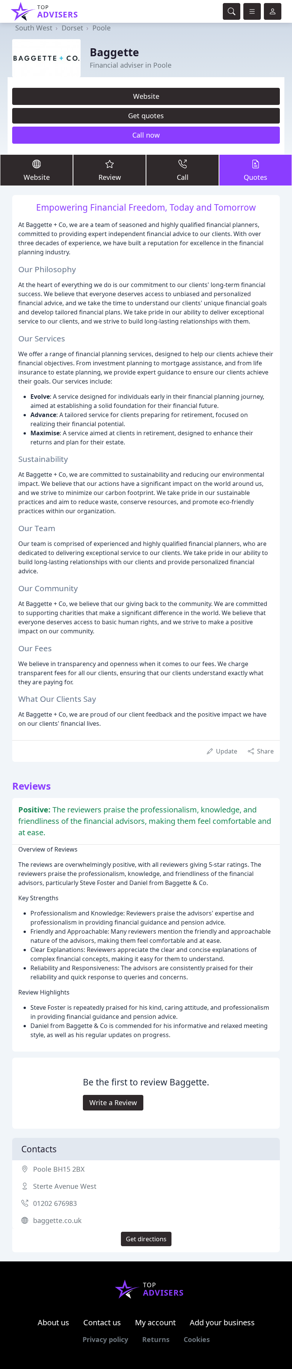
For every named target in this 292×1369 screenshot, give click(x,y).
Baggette (114, 52)
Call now (146, 135)
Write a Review (113, 1102)
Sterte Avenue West (65, 1186)
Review (109, 177)
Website (146, 96)
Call (183, 177)
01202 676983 (55, 1203)
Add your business (222, 1322)
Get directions (146, 1239)
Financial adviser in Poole (130, 65)
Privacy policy (105, 1339)
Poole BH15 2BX (59, 1169)
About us (53, 1322)
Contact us (102, 1322)
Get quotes (146, 115)
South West (33, 27)
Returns (156, 1339)
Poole (101, 27)
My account (155, 1322)
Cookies (197, 1339)
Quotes (255, 177)
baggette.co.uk (57, 1220)
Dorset (72, 27)
